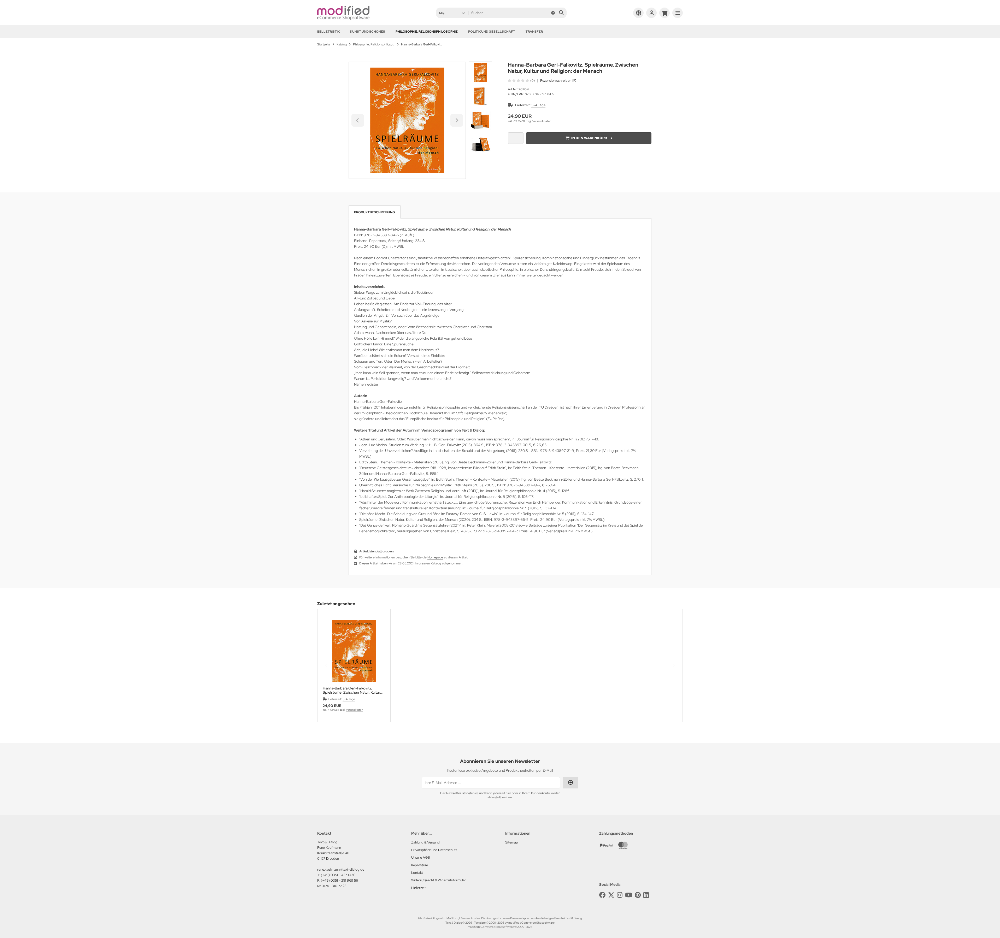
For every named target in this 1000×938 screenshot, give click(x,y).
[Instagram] (619, 895)
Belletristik (328, 32)
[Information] (553, 13)
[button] (451, 13)
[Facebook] (602, 895)
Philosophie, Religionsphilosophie (427, 32)
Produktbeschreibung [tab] (374, 212)
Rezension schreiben (555, 80)
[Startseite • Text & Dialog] (343, 18)
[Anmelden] (651, 13)
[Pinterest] (638, 895)
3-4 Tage (538, 105)
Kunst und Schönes (367, 32)
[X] (611, 895)
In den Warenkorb (589, 138)
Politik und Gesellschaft (491, 32)
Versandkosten (541, 121)
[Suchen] (561, 13)
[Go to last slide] (357, 120)
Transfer (534, 32)
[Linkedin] (646, 895)
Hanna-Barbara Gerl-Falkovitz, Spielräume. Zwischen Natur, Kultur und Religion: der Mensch (351, 690)
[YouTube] (628, 895)
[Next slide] (456, 120)
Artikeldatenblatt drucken (376, 551)
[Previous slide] (326, 665)
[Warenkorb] (664, 13)
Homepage (435, 557)
